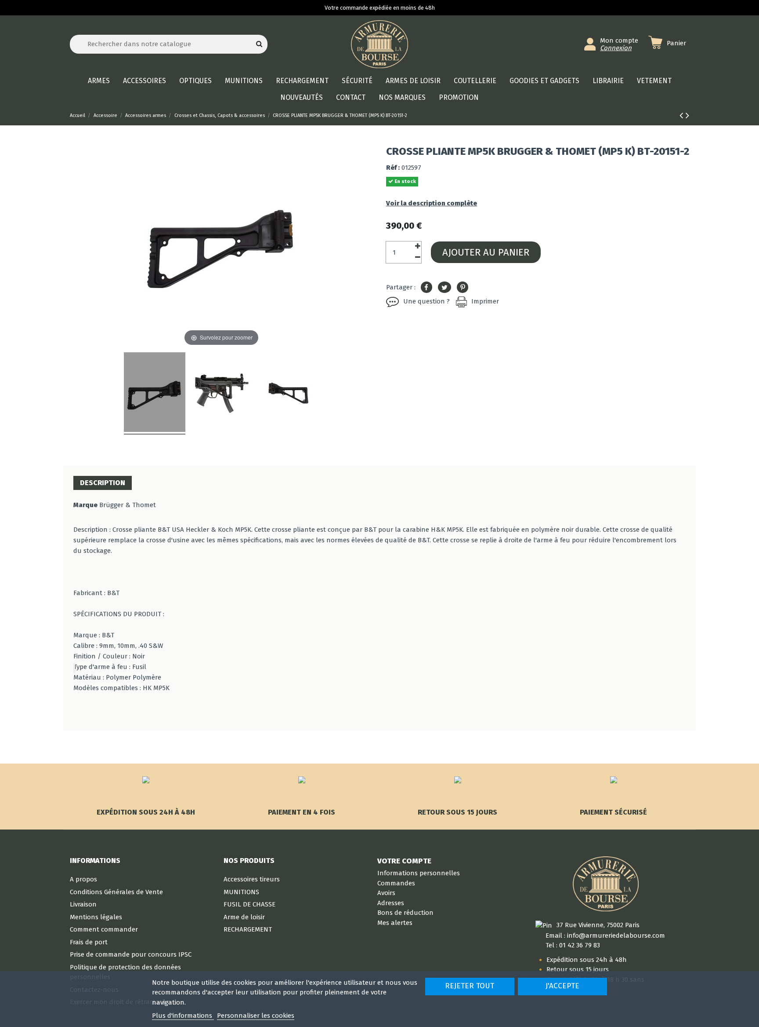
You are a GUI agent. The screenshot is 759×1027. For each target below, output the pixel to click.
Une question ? (426, 301)
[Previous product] (682, 115)
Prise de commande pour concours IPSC (131, 954)
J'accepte (562, 985)
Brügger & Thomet (127, 505)
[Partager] (426, 288)
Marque (85, 505)
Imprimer (485, 301)
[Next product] (687, 115)
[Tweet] (444, 288)
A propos (83, 879)
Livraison (83, 904)
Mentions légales (96, 917)
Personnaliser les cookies (255, 1016)
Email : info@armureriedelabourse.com (605, 935)
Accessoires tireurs (252, 879)
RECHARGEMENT (248, 929)
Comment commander (104, 929)
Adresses (390, 903)
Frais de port (89, 942)
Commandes (396, 883)
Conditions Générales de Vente (116, 892)
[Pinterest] (462, 288)
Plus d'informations (183, 1016)
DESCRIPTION (102, 483)
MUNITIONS (241, 892)
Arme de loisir (244, 917)
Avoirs (386, 893)
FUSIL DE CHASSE (249, 904)
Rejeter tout (469, 985)
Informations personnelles (418, 873)
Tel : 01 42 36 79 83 (573, 945)
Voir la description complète (431, 203)
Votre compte (404, 860)
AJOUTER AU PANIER (485, 252)
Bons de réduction (405, 913)
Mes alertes (394, 923)
